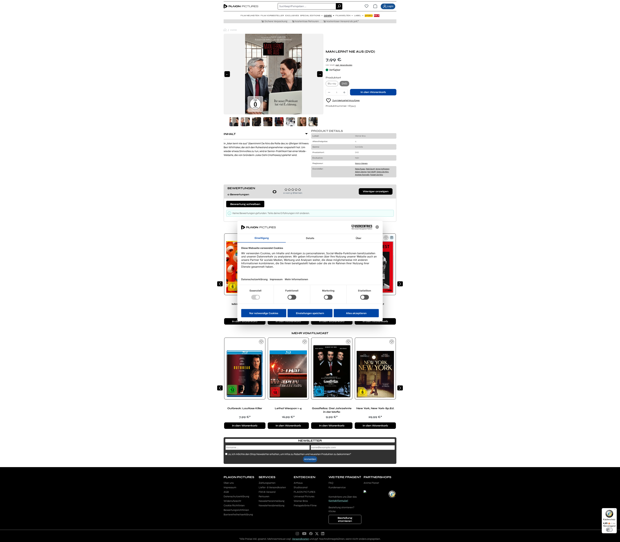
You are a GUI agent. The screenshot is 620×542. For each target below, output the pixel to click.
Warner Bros (301, 500)
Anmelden (310, 459)
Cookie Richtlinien (234, 505)
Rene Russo (360, 169)
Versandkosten (300, 538)
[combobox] (307, 6)
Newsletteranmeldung (271, 500)
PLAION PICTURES (304, 491)
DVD (344, 83)
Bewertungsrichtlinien (236, 509)
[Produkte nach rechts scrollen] (400, 283)
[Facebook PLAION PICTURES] (311, 533)
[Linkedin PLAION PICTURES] (322, 533)
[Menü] (615, 510)
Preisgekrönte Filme (305, 505)
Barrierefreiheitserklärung (238, 514)
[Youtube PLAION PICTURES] (304, 533)
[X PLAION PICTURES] (317, 533)
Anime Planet (371, 482)
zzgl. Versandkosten (344, 65)
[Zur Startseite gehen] (241, 6)
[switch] (609, 530)
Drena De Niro (383, 172)
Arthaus (298, 482)
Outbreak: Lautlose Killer (244, 408)
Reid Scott (370, 169)
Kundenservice (337, 487)
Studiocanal (301, 487)
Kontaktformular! (338, 500)
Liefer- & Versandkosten (272, 487)
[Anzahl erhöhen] (344, 92)
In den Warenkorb (373, 92)
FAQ (331, 482)
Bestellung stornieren (345, 519)
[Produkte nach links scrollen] (220, 283)
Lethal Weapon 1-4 (288, 408)
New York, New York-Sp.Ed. (375, 408)
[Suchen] (339, 6)
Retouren (264, 496)
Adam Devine (361, 172)
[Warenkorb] (375, 6)
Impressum (230, 487)
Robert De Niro (376, 175)
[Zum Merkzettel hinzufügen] (386, 237)
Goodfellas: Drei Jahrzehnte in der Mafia (331, 410)
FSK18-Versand (267, 491)
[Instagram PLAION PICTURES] (297, 533)
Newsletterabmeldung (271, 505)
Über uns (229, 482)
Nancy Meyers (361, 163)
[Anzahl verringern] (329, 92)
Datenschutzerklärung (236, 496)
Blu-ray (332, 83)
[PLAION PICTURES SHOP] (225, 30)
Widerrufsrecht (232, 500)
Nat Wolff (371, 172)
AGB (226, 491)
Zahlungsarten (267, 482)
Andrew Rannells (362, 175)
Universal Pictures (304, 496)
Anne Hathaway (382, 169)
